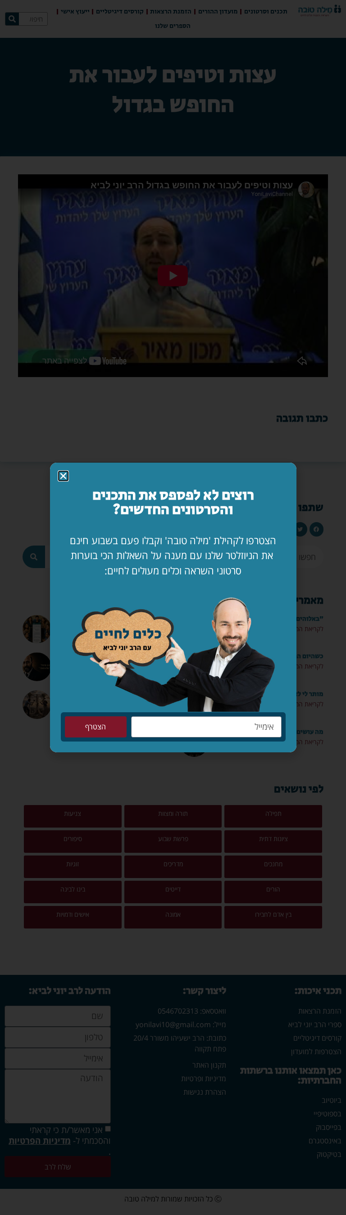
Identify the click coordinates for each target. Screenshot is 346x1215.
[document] (173, 607)
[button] (63, 476)
